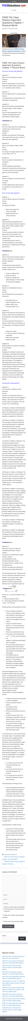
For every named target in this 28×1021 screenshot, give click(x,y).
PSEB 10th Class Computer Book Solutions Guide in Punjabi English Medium (12, 1009)
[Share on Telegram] (1, 509)
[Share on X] (1, 515)
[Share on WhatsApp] (1, 505)
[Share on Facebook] (1, 512)
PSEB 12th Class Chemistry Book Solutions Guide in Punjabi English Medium (12, 967)
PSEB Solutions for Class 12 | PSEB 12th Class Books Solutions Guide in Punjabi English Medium (13, 983)
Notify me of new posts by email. (13, 921)
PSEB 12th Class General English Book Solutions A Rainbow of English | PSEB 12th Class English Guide (13, 989)
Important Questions (10, 854)
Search (4, 935)
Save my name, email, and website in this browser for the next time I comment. (14, 909)
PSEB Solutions (19, 1018)
